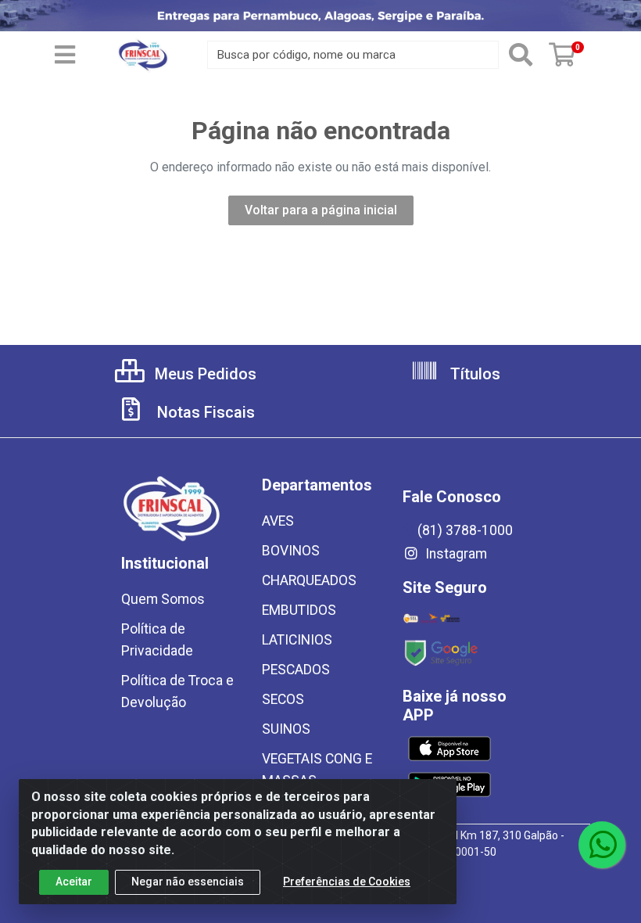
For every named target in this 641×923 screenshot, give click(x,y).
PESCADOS (296, 669)
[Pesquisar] (521, 55)
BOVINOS (291, 550)
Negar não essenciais (187, 881)
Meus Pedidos (203, 374)
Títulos (473, 374)
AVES (278, 521)
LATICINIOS (297, 640)
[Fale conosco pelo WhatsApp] (601, 844)
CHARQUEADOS (309, 580)
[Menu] (65, 55)
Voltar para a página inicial (321, 210)
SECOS (283, 699)
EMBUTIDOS (299, 610)
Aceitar (74, 881)
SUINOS (286, 729)
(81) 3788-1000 (465, 530)
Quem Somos (163, 599)
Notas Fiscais (204, 412)
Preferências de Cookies (346, 881)
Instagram (454, 554)
